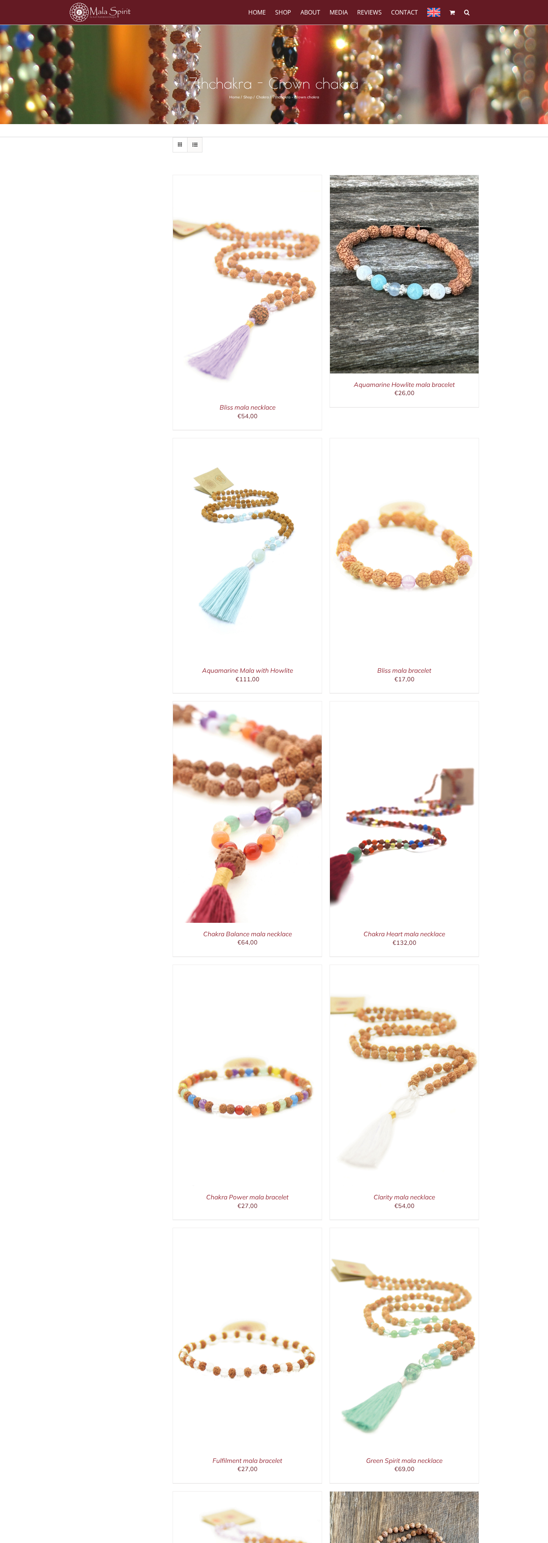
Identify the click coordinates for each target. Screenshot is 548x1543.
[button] (467, 11)
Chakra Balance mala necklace (247, 934)
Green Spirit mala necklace (404, 1460)
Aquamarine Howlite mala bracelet (404, 384)
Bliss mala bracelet (404, 670)
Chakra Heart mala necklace (404, 934)
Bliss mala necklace (247, 407)
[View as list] (195, 145)
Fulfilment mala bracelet (247, 1460)
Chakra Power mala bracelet (247, 1197)
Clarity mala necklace (404, 1197)
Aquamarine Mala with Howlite (247, 670)
